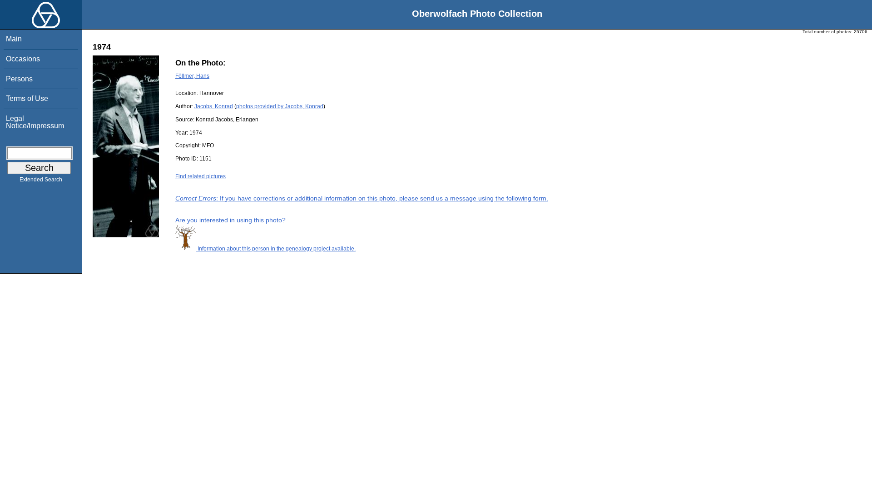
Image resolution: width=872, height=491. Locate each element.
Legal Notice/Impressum (35, 122)
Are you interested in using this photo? (230, 220)
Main (14, 39)
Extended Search (41, 179)
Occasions (23, 59)
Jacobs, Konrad (213, 106)
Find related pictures (200, 176)
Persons (19, 79)
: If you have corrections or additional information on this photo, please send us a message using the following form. (361, 198)
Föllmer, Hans (192, 76)
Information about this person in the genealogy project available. (276, 249)
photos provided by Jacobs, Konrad (279, 106)
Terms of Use (27, 98)
